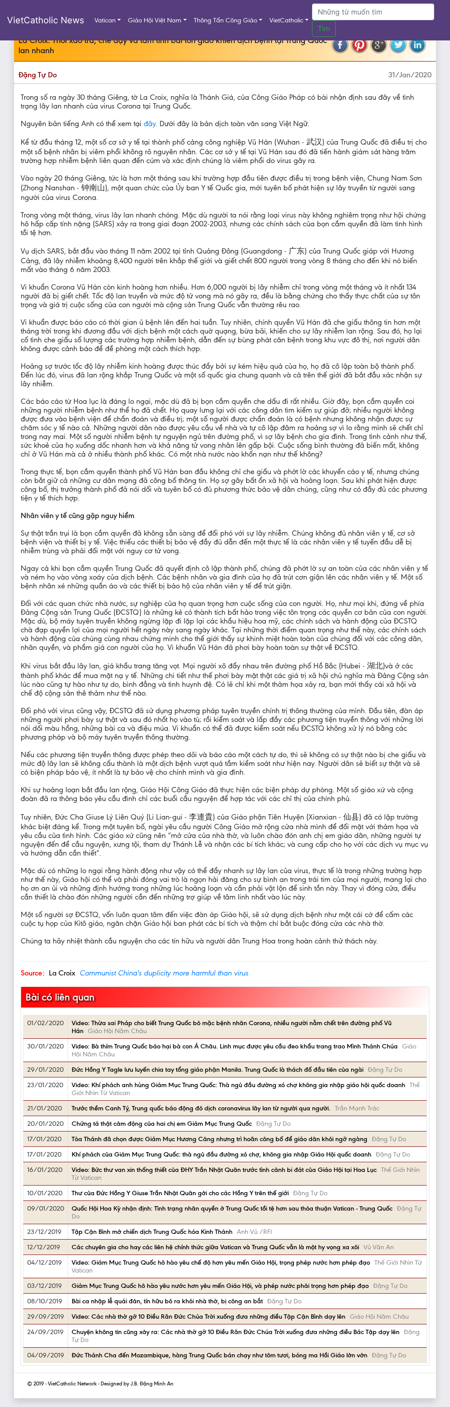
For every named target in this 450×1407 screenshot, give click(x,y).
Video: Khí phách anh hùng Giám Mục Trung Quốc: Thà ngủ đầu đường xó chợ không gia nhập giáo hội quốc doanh (238, 1085)
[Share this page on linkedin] (417, 45)
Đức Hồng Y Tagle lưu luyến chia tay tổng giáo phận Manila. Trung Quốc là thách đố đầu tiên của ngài (217, 1069)
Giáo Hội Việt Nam (154, 20)
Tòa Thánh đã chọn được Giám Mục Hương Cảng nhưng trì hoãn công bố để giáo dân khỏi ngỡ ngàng (219, 1139)
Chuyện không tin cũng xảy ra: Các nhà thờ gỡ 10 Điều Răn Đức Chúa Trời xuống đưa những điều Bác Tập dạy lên (235, 1332)
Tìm (324, 28)
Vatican (105, 20)
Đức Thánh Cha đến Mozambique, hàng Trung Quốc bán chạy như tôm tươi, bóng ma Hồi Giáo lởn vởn (219, 1355)
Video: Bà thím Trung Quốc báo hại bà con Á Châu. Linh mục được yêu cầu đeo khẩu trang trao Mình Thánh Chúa (235, 1046)
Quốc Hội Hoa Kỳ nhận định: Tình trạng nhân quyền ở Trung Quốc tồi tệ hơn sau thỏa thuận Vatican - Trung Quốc (232, 1208)
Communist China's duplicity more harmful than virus (164, 972)
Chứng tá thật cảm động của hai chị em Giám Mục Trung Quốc (162, 1124)
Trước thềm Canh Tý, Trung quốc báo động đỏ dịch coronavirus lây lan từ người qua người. (201, 1108)
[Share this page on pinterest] (359, 45)
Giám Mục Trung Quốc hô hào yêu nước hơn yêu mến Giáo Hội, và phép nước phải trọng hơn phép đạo (220, 1286)
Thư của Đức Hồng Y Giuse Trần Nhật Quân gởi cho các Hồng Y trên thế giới (180, 1193)
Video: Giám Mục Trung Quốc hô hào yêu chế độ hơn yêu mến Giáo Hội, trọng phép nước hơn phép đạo (221, 1262)
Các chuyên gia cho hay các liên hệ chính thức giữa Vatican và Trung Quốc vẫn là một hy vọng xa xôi (215, 1247)
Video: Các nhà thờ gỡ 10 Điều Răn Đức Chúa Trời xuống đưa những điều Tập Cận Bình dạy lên (208, 1316)
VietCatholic (286, 20)
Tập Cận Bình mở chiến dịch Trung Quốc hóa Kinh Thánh (152, 1232)
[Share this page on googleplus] (379, 45)
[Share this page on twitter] (398, 45)
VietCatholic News (45, 20)
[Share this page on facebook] (340, 45)
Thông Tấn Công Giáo (225, 20)
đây (150, 123)
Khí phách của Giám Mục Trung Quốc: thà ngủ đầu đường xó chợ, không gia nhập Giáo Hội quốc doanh (221, 1154)
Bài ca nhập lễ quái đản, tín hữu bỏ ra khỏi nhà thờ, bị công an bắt (167, 1301)
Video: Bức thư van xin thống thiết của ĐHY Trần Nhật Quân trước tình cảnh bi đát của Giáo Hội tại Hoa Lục (224, 1170)
